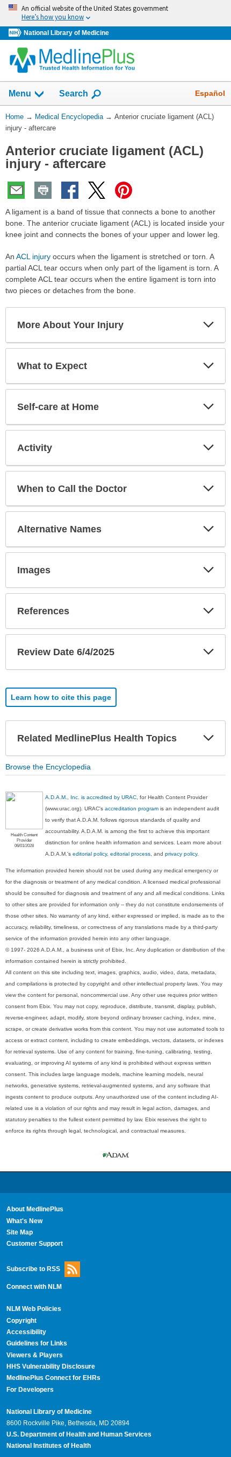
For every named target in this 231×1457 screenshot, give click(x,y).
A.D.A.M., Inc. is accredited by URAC (90, 797)
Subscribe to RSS (33, 1268)
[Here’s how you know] (115, 13)
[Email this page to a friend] (16, 190)
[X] (96, 190)
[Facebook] (70, 190)
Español (210, 93)
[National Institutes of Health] (16, 33)
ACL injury (33, 256)
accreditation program (131, 808)
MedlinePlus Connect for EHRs (53, 1378)
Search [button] (73, 93)
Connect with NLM (34, 1287)
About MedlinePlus (34, 1209)
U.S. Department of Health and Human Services (78, 1434)
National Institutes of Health (48, 1445)
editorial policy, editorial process (111, 854)
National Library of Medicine (66, 33)
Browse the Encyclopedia (48, 766)
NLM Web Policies (33, 1309)
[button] (208, 325)
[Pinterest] (123, 190)
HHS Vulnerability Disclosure (50, 1366)
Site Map (19, 1232)
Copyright (21, 1320)
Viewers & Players (34, 1355)
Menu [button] (20, 93)
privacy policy (181, 854)
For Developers (30, 1389)
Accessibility (26, 1332)
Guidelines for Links (36, 1343)
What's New (24, 1221)
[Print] (43, 190)
